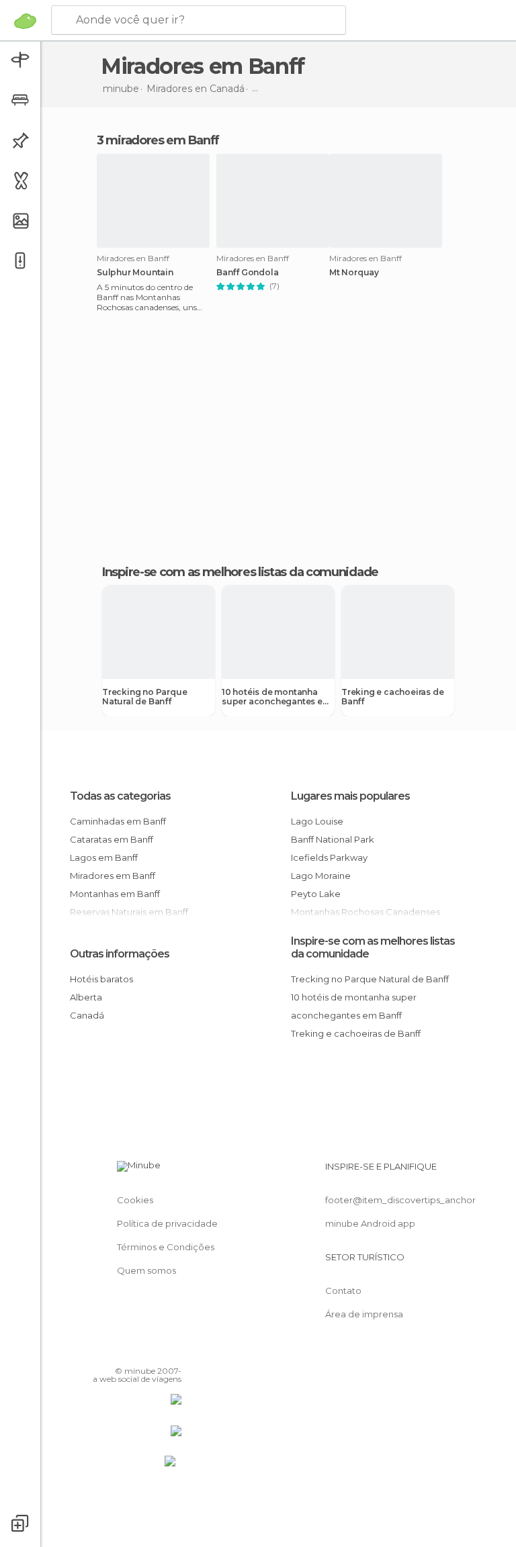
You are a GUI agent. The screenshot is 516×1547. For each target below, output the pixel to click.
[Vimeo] (155, 1352)
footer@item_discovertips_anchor (400, 1199)
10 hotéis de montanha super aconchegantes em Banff (276, 697)
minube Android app (370, 1223)
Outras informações (119, 953)
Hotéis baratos (101, 979)
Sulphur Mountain (135, 272)
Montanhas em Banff (115, 893)
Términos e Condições (165, 1246)
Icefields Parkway (329, 857)
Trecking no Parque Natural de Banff (144, 697)
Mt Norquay (354, 272)
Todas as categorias (120, 796)
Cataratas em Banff (111, 839)
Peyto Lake (316, 893)
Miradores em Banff (112, 875)
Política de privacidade (167, 1223)
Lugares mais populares (350, 796)
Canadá (87, 1015)
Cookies (135, 1199)
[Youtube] (173, 1352)
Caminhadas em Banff (118, 821)
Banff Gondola (247, 272)
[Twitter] (138, 1352)
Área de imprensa (364, 1314)
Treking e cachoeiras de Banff (392, 697)
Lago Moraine (321, 875)
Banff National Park (332, 839)
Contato (343, 1290)
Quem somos (146, 1270)
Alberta (86, 997)
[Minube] (25, 20)
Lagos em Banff (104, 857)
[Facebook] (120, 1352)
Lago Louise (317, 821)
